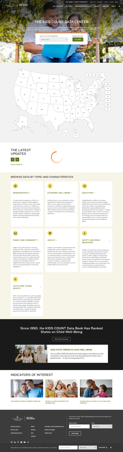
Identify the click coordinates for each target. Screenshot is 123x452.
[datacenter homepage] (23, 4)
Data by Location (15, 426)
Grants (112, 2)
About (96, 6)
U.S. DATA (78, 39)
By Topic (69, 6)
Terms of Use (48, 433)
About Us (93, 2)
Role (93, 423)
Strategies (100, 2)
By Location (58, 6)
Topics (106, 2)
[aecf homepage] (10, 4)
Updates (105, 6)
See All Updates (16, 165)
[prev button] (13, 159)
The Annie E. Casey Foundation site (54, 426)
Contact (33, 436)
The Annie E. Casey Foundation (76, 2)
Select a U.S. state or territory (49, 36)
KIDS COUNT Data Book (61, 339)
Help (114, 6)
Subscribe (75, 433)
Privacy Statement (50, 429)
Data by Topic (14, 429)
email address (73, 423)
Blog (116, 2)
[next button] (17, 159)
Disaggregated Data (83, 6)
